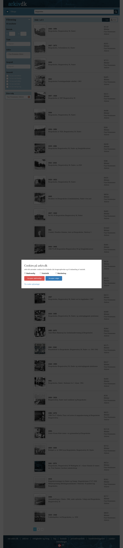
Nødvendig (30, 273)
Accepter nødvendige (34, 278)
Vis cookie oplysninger (32, 284)
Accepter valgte (54, 278)
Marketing (62, 273)
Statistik (45, 273)
